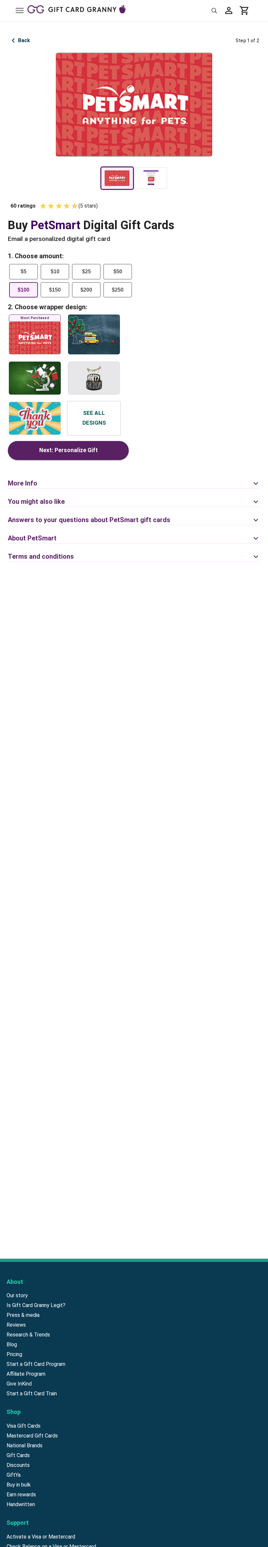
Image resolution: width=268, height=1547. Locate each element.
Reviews (16, 1325)
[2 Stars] (51, 206)
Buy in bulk (19, 1485)
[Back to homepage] (117, 10)
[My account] (229, 10)
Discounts (18, 1465)
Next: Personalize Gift (68, 450)
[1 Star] (43, 206)
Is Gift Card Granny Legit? (36, 1305)
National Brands (24, 1445)
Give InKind (19, 1384)
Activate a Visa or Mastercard (41, 1537)
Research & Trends (28, 1335)
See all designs (94, 418)
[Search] (214, 10)
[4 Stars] (67, 206)
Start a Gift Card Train (32, 1393)
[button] (134, 479)
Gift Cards (18, 1455)
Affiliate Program (26, 1374)
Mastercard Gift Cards (32, 1436)
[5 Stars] (74, 206)
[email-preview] (151, 178)
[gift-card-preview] (117, 178)
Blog (12, 1344)
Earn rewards (21, 1494)
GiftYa (14, 1475)
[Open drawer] (19, 10)
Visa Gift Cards (24, 1426)
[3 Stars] (59, 206)
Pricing (14, 1354)
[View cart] (244, 10)
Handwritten (21, 1504)
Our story (17, 1295)
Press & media (23, 1315)
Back (24, 40)
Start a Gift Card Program (36, 1364)
